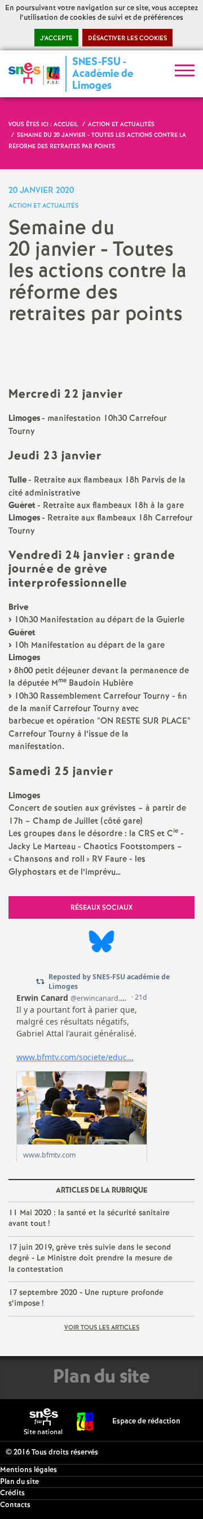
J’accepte (56, 38)
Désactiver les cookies (127, 38)
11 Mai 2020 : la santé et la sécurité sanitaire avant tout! (89, 1218)
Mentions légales (28, 1470)
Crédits (12, 1493)
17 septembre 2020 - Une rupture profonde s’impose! (86, 1298)
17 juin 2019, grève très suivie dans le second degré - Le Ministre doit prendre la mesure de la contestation (90, 1258)
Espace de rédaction (146, 1421)
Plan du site (19, 1482)
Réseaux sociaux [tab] (101, 908)
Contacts (15, 1505)
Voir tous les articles (101, 1327)
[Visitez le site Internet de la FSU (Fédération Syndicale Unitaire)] (85, 1421)
